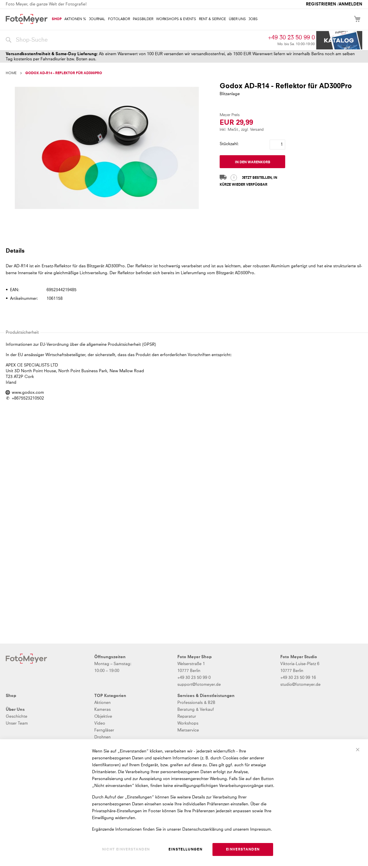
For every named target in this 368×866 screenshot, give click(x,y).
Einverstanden (243, 849)
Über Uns (15, 710)
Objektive (103, 717)
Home (11, 73)
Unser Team (17, 723)
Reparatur (186, 717)
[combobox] (135, 40)
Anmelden (350, 4)
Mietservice (188, 730)
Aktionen (102, 703)
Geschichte (16, 717)
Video (99, 723)
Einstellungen (185, 849)
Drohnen (102, 737)
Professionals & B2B (196, 703)
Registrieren (321, 4)
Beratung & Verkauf (195, 710)
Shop (11, 696)
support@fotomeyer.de (199, 685)
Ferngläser (104, 730)
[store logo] (26, 19)
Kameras (102, 710)
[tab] (183, 250)
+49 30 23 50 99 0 (291, 38)
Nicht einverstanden (126, 849)
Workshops (187, 723)
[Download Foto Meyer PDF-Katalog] (339, 40)
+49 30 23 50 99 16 (298, 678)
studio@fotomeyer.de (300, 685)
